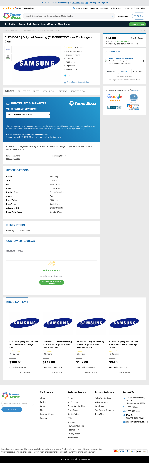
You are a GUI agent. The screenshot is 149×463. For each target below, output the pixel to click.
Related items (78, 91)
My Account (123, 16)
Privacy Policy (74, 433)
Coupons (44, 406)
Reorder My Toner (137, 24)
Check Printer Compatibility (78, 82)
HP (5, 24)
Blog (143, 8)
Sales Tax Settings (103, 398)
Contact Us (128, 8)
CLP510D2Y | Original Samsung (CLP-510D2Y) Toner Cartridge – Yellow (124, 344)
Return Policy (73, 430)
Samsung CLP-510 (13, 159)
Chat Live (135, 90)
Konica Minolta (48, 24)
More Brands (64, 24)
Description (48, 91)
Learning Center (47, 414)
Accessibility (73, 437)
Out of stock (24, 372)
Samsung (14, 30)
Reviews (63, 91)
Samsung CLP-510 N (60, 156)
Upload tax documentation (131, 80)
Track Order (73, 410)
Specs (36, 91)
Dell (29, 24)
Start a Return (74, 414)
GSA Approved (101, 402)
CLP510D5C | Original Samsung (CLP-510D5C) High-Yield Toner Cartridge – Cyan (57, 344)
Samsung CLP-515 (53, 30)
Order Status (116, 8)
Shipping (71, 422)
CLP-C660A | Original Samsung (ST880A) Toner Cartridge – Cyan (23, 344)
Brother (12, 24)
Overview (9, 91)
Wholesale (99, 406)
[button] (134, 107)
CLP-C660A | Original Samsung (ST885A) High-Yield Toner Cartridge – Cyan (90, 344)
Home (5, 30)
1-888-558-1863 (133, 411)
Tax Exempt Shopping (104, 410)
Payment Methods (76, 426)
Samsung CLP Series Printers (32, 30)
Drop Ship (99, 414)
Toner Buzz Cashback (99, 8)
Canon (22, 24)
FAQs (70, 418)
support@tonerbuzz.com (137, 422)
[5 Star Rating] (114, 98)
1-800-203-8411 (133, 407)
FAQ (137, 8)
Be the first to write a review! (51, 282)
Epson (36, 24)
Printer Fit (24, 91)
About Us (44, 398)
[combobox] (69, 16)
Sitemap (43, 418)
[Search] (112, 16)
